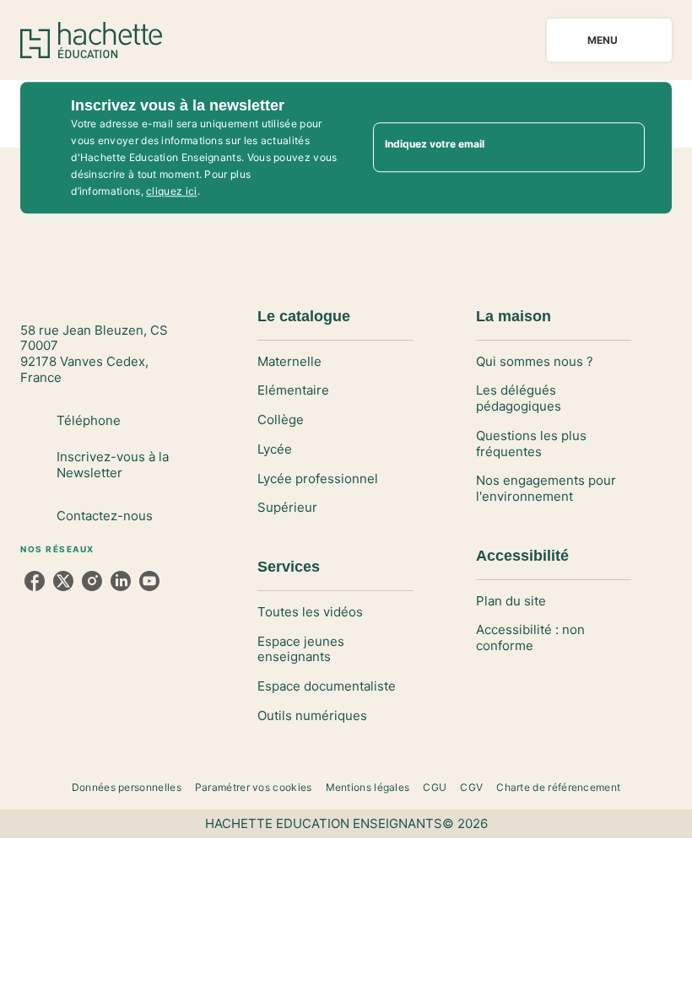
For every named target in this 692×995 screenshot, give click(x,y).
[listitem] (34, 581)
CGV (471, 787)
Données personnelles (126, 787)
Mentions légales (368, 787)
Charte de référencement (558, 787)
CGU (434, 787)
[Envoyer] (624, 147)
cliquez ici (171, 191)
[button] (335, 362)
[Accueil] (91, 40)
